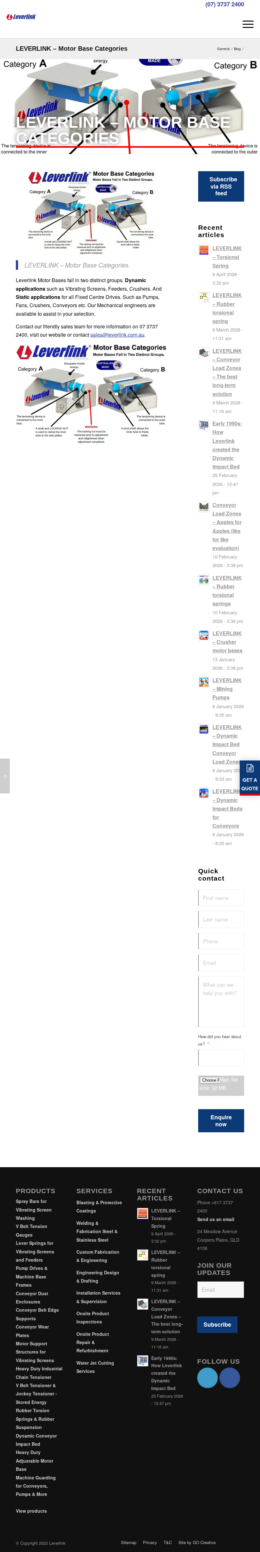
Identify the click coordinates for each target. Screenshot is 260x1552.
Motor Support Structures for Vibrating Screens (35, 1351)
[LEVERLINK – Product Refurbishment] (5, 776)
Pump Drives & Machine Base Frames (32, 1276)
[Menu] (245, 24)
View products (31, 1511)
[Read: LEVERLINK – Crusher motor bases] (204, 635)
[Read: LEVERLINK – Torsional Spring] (204, 250)
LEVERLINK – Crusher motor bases (227, 642)
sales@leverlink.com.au (117, 334)
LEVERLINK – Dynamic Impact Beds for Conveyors (227, 808)
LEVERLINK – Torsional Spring (227, 256)
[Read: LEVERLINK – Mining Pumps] (204, 682)
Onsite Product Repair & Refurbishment (92, 1342)
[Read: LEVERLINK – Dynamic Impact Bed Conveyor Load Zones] (204, 729)
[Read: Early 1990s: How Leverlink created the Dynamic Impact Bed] (204, 425)
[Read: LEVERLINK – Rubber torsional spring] (204, 297)
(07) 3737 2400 (224, 4)
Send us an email (215, 1219)
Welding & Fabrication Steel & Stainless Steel (97, 1231)
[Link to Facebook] (229, 1378)
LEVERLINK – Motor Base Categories (71, 48)
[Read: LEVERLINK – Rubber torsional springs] (204, 579)
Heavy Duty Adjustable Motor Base (34, 1460)
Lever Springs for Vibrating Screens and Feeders (35, 1251)
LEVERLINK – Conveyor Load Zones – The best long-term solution (167, 1316)
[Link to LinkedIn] (207, 1378)
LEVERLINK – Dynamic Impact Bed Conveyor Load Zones (227, 744)
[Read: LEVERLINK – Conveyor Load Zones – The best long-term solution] (204, 353)
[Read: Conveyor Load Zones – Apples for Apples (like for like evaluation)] (204, 507)
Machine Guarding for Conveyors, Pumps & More (36, 1485)
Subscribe (217, 1324)
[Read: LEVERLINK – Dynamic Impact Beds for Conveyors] (204, 793)
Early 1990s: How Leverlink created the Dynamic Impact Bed (166, 1373)
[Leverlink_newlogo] (21, 16)
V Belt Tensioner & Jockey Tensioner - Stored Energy (36, 1393)
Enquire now (221, 1120)
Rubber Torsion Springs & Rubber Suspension (35, 1418)
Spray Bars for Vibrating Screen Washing (34, 1209)
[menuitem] (245, 24)
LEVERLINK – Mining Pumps (227, 688)
